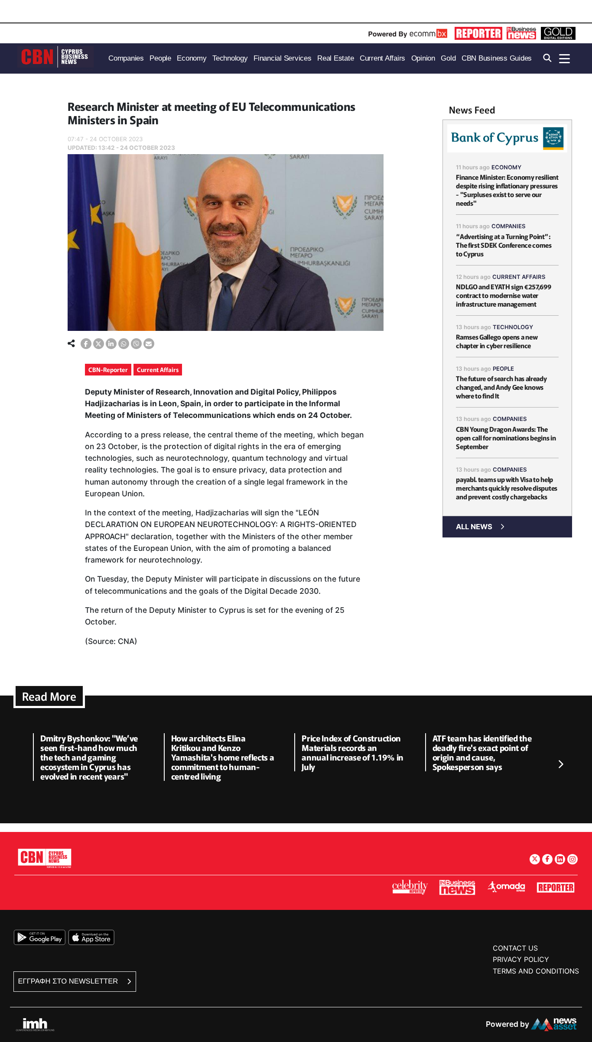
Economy (506, 167)
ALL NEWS (474, 526)
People (503, 368)
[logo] (55, 57)
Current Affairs (158, 369)
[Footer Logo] (44, 858)
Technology (513, 327)
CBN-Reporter (108, 369)
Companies (508, 226)
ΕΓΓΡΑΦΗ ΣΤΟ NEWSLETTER (69, 981)
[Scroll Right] (560, 764)
